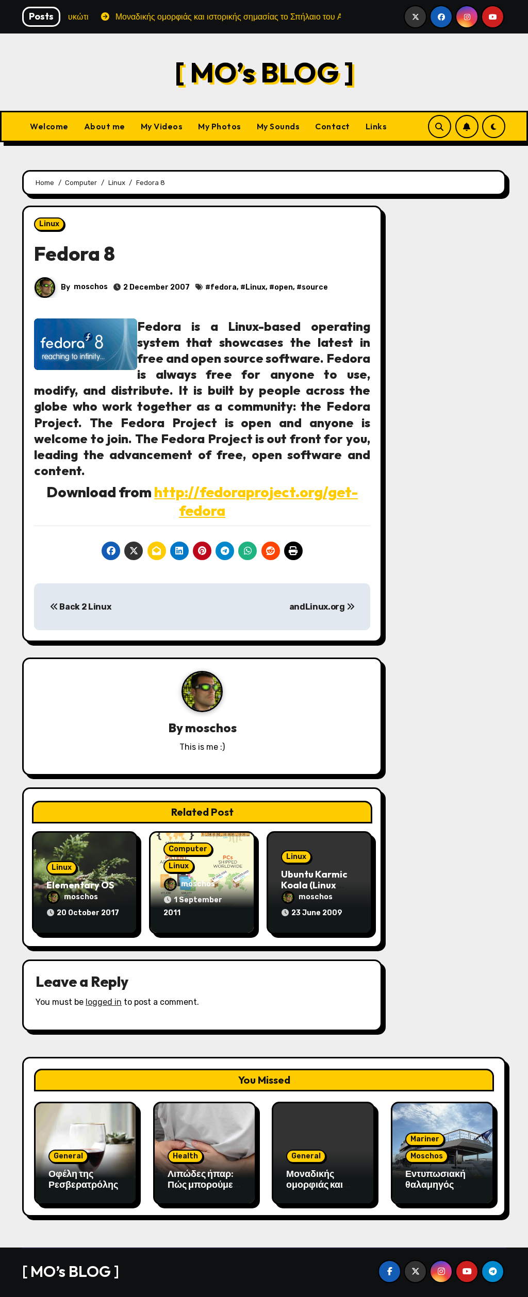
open (283, 287)
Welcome (49, 126)
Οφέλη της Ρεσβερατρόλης (83, 1179)
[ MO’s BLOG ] (264, 72)
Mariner (424, 1139)
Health (185, 1156)
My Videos (162, 126)
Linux (49, 224)
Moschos (426, 1156)
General (68, 1156)
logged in (104, 1002)
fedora (223, 287)
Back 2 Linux (84, 607)
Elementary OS (80, 885)
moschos (91, 286)
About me (104, 126)
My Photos (219, 126)
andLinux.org (317, 607)
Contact (332, 126)
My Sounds (278, 126)
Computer (188, 849)
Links (376, 126)
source (315, 287)
